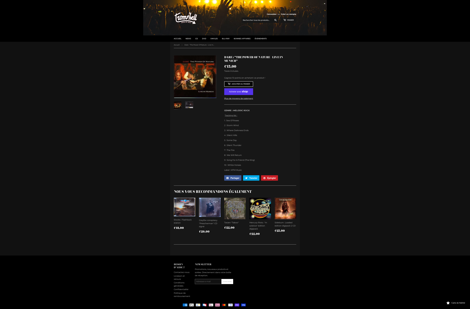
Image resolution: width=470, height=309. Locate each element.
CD (196, 38)
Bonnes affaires (242, 38)
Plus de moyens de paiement (238, 98)
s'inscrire (227, 281)
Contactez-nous (181, 272)
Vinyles (214, 38)
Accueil (177, 45)
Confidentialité (181, 289)
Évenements (261, 38)
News (188, 38)
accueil (177, 38)
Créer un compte (288, 14)
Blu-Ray (226, 38)
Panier (290, 20)
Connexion (271, 14)
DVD (204, 38)
